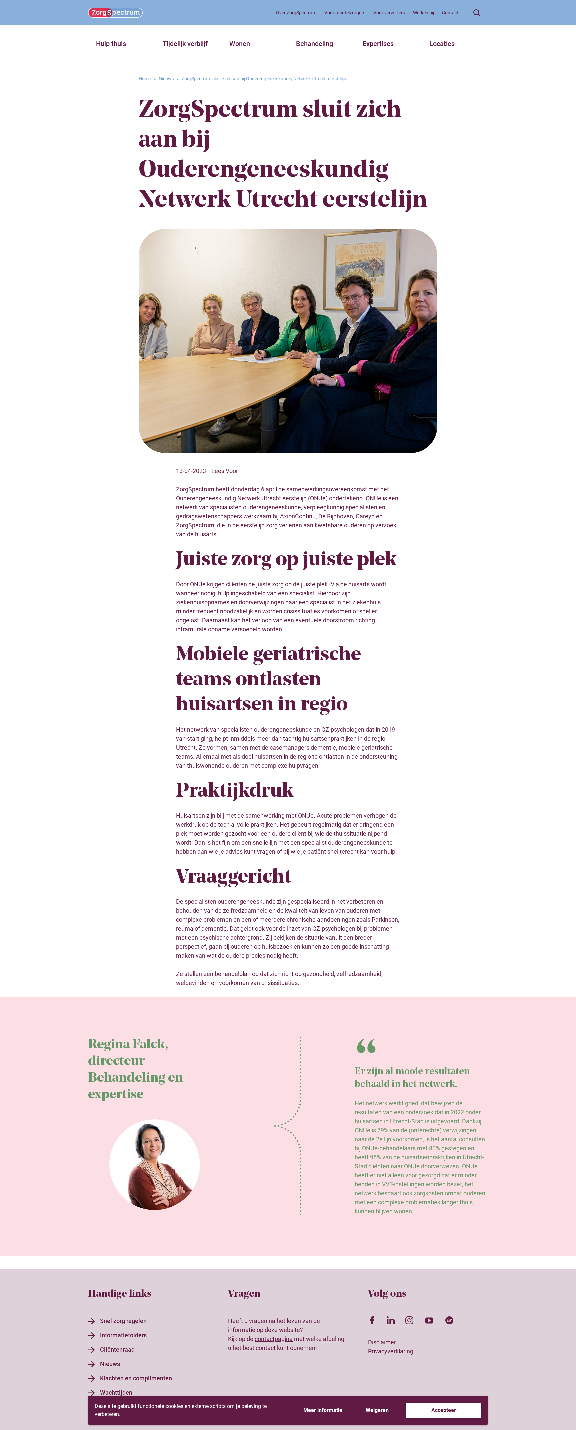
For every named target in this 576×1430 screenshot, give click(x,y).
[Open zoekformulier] (476, 12)
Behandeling (314, 44)
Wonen (239, 44)
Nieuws (166, 78)
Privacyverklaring (390, 1351)
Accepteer (443, 1410)
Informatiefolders (123, 1335)
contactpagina (274, 1338)
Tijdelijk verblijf (185, 44)
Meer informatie (322, 1410)
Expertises (378, 44)
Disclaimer (382, 1342)
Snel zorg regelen (123, 1320)
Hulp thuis (111, 44)
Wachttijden (116, 1392)
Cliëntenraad (117, 1349)
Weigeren (377, 1410)
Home (145, 78)
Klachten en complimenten (136, 1378)
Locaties (442, 44)
